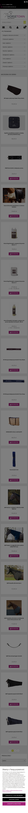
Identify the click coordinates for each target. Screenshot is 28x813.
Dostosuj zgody (14, 799)
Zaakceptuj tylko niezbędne (14, 795)
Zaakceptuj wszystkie (14, 803)
